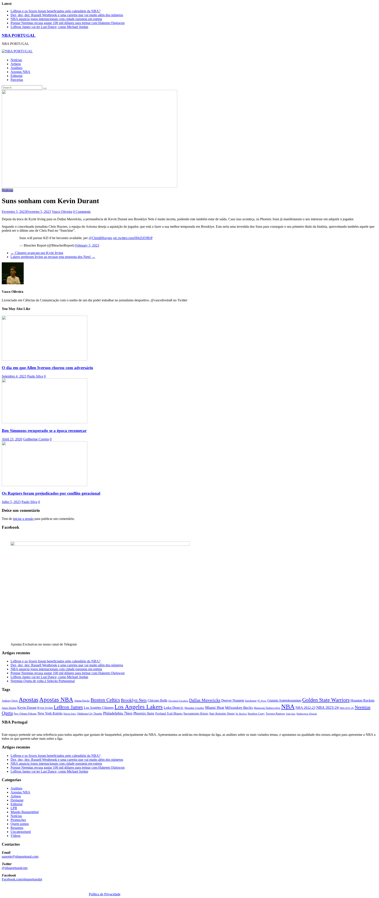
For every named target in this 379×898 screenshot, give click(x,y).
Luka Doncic (174, 708)
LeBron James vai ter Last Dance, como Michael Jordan (49, 27)
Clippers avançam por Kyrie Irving (37, 253)
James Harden (9, 708)
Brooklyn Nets (134, 700)
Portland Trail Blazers (168, 713)
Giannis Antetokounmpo (284, 700)
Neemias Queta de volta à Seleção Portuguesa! (43, 681)
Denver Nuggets (232, 700)
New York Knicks (50, 713)
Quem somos (20, 824)
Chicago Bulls (157, 700)
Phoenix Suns (143, 713)
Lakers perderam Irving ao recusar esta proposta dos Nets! (53, 257)
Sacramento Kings (195, 713)
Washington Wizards (306, 713)
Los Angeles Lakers (138, 707)
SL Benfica (241, 713)
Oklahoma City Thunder (89, 713)
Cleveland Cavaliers (178, 700)
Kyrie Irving (45, 708)
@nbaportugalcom (14, 868)
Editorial (16, 76)
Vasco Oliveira (62, 211)
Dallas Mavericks (204, 700)
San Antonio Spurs (222, 713)
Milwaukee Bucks (239, 708)
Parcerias (17, 80)
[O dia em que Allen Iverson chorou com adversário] (44, 359)
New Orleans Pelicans (25, 713)
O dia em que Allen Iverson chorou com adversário (47, 367)
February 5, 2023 (87, 245)
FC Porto (261, 700)
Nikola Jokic (69, 714)
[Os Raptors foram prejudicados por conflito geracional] (44, 485)
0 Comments (82, 211)
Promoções (18, 820)
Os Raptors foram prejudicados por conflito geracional (51, 493)
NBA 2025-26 (347, 708)
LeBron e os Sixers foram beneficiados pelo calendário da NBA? (55, 11)
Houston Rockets (362, 700)
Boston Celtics (105, 700)
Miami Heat (214, 707)
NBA (288, 706)
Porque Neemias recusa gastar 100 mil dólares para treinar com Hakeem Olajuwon (68, 23)
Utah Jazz (290, 713)
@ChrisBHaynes (100, 238)
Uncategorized (21, 832)
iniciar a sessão (23, 519)
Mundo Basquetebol (25, 812)
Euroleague (251, 700)
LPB (14, 808)
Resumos (17, 828)
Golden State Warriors (326, 700)
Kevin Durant (26, 708)
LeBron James (68, 707)
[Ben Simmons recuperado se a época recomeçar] (44, 422)
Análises (16, 68)
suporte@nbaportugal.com (20, 856)
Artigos (16, 64)
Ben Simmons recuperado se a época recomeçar (44, 430)
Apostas (28, 699)
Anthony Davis (10, 700)
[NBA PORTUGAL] (17, 51)
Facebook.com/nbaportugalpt (22, 879)
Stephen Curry (256, 713)
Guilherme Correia (36, 439)
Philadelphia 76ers (117, 713)
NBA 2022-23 (305, 708)
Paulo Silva (35, 376)
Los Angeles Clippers (99, 708)
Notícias (16, 60)
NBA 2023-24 (327, 707)
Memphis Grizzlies (194, 708)
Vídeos (15, 836)
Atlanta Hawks (82, 700)
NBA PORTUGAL (19, 35)
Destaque (17, 800)
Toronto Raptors (275, 713)
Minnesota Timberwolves (267, 708)
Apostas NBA (20, 72)
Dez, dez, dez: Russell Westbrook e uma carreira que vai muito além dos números (67, 15)
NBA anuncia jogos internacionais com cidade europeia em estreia (56, 19)
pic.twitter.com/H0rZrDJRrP (133, 238)
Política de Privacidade (104, 894)
